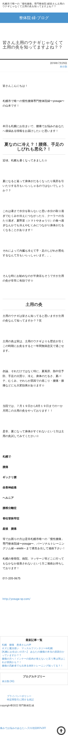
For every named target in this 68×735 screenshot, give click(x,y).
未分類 (63, 66)
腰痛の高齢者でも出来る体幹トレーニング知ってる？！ (32, 665)
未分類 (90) (8, 681)
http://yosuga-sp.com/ (17, 599)
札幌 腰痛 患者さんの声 (16, 644)
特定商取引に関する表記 (20, 699)
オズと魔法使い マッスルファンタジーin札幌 (27, 648)
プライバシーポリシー (19, 696)
